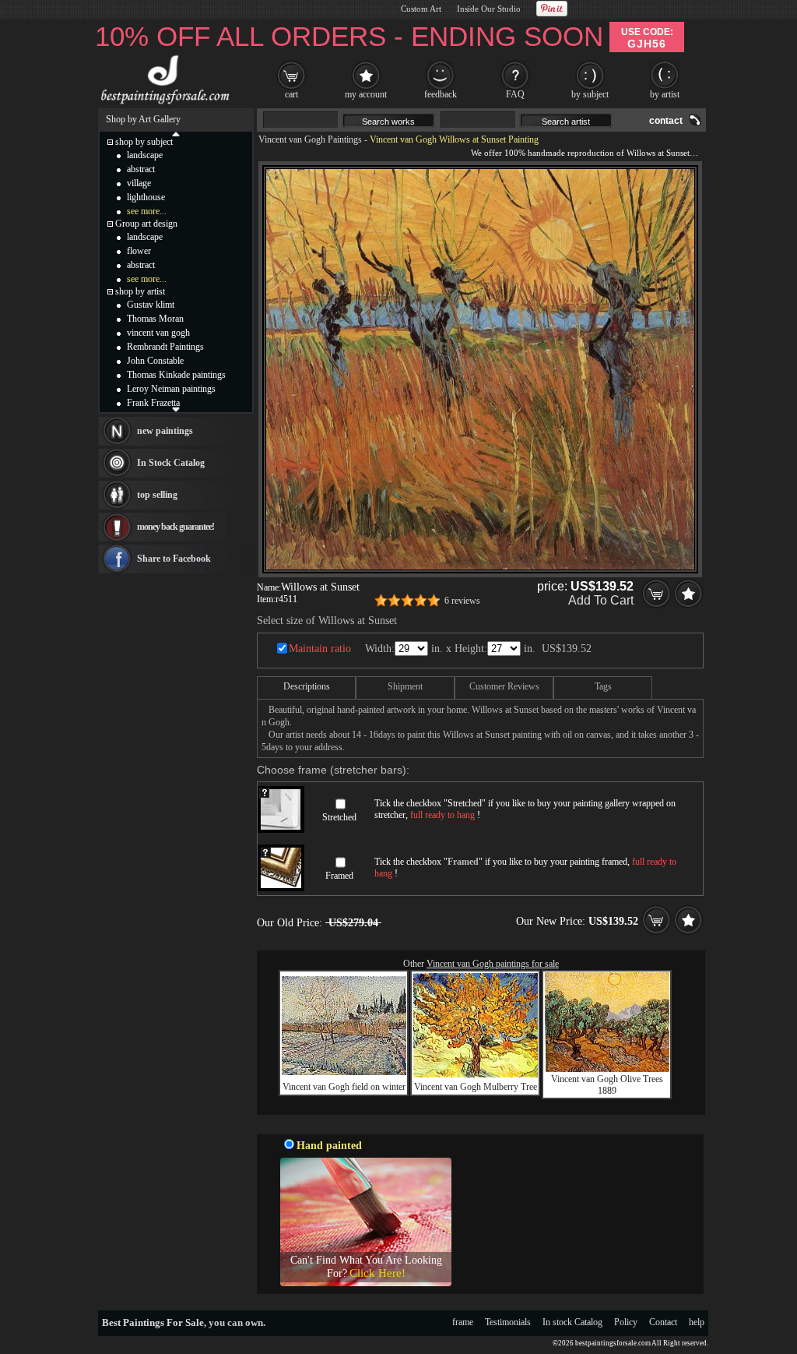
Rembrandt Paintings (165, 346)
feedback (440, 94)
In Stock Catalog (171, 462)
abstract (141, 169)
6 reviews (462, 600)
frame (462, 1322)
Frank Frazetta (153, 402)
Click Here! (377, 1273)
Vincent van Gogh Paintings (310, 139)
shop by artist (140, 291)
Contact (663, 1322)
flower (139, 250)
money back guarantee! (175, 526)
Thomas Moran (155, 318)
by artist (664, 94)
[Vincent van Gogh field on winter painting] (344, 1072)
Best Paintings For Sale (153, 1322)
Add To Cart (601, 600)
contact (666, 120)
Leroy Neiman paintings (171, 388)
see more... (147, 211)
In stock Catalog (572, 1322)
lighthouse (146, 197)
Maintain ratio (320, 648)
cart (291, 94)
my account (366, 94)
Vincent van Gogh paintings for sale (493, 963)
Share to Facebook (174, 558)
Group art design (146, 223)
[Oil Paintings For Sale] (163, 104)
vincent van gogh (158, 332)
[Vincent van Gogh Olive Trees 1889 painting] (607, 1068)
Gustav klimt (150, 304)
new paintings (165, 430)
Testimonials (508, 1322)
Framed (339, 875)
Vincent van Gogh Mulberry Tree (475, 1086)
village (139, 183)
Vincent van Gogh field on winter (344, 1086)
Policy (625, 1322)
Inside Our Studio (489, 8)
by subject (590, 94)
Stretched (339, 817)
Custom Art (421, 8)
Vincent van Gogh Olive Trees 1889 (607, 1085)
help (696, 1322)
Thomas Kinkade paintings (176, 374)
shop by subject (144, 141)
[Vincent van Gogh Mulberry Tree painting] (475, 1074)
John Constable (155, 360)
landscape (145, 155)
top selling (157, 494)
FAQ (515, 94)
